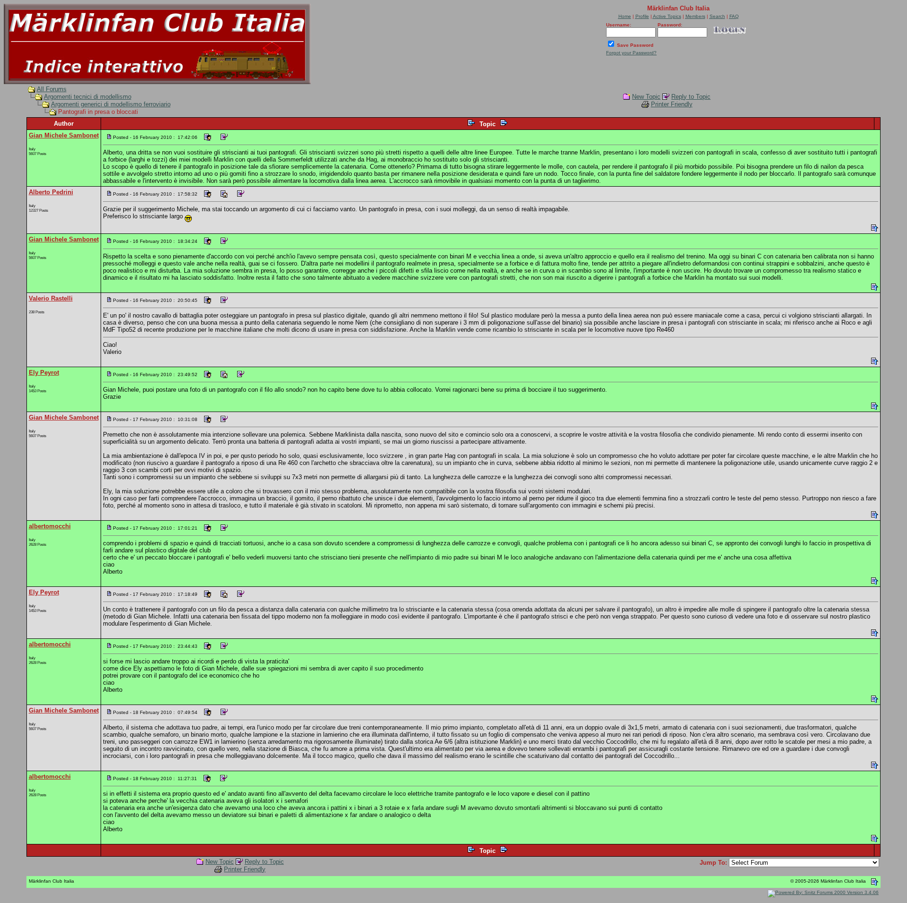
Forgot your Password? (631, 52)
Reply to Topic (690, 96)
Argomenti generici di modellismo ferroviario (111, 104)
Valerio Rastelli (51, 298)
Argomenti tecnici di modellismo (87, 96)
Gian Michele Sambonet (64, 135)
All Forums (52, 89)
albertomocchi (50, 526)
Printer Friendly (672, 104)
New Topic (646, 96)
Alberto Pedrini (51, 192)
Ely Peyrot (44, 372)
